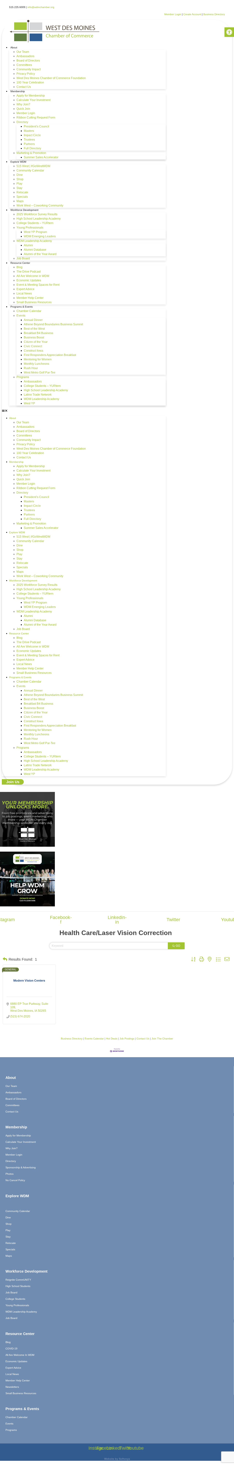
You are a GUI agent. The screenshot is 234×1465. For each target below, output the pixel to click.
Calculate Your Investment (33, 100)
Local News (24, 293)
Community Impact (28, 69)
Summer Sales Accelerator (41, 157)
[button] (84, 411)
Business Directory (214, 14)
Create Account (192, 14)
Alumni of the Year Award (40, 254)
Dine (19, 174)
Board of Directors (28, 60)
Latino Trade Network (38, 394)
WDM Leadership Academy (34, 240)
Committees (24, 64)
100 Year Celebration (30, 82)
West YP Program (35, 231)
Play (19, 183)
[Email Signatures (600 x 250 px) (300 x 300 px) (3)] (27, 845)
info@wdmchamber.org (40, 7)
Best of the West (34, 328)
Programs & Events (21, 306)
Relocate (22, 192)
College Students (15, 1298)
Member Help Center (30, 297)
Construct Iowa (33, 350)
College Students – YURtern (34, 223)
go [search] (178, 945)
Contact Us (23, 86)
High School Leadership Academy (38, 218)
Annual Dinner (33, 319)
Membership (17, 91)
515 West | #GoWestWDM (33, 166)
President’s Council (36, 126)
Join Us (12, 782)
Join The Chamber (162, 1038)
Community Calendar (30, 170)
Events (20, 315)
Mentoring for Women (38, 359)
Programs (22, 377)
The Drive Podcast (28, 271)
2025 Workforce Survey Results (36, 214)
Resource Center (20, 262)
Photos (9, 1173)
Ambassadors (25, 56)
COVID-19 (11, 1348)
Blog (19, 267)
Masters (29, 130)
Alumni (28, 245)
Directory (22, 122)
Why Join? (23, 104)
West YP (29, 403)
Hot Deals (111, 1038)
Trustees (29, 139)
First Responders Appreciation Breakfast (50, 355)
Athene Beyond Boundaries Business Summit (53, 324)
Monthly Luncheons (36, 363)
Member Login (172, 14)
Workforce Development (24, 209)
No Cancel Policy (15, 1180)
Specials (22, 196)
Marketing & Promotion (31, 152)
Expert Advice (25, 289)
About (13, 47)
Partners (29, 143)
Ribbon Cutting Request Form (35, 117)
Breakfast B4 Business (38, 333)
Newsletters (12, 1386)
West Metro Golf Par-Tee (39, 372)
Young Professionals (29, 227)
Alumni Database (35, 249)
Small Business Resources (34, 302)
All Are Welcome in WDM (32, 275)
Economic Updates (28, 280)
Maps (20, 201)
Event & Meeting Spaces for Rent (37, 284)
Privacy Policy (25, 73)
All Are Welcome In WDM (19, 1354)
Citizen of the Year (36, 341)
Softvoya (124, 1458)
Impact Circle (32, 135)
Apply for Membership (30, 95)
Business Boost (34, 337)
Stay (19, 187)
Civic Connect (33, 346)
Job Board (23, 258)
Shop (19, 179)
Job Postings (127, 1038)
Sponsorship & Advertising (20, 1167)
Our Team (22, 51)
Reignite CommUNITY (18, 1279)
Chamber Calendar (28, 311)
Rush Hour (31, 368)
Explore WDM (18, 161)
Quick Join (23, 108)
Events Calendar (94, 1038)
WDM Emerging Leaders (40, 236)
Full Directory (32, 148)
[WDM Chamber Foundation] (27, 905)
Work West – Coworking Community (39, 205)
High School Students (17, 1286)
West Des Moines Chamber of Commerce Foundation (51, 78)
